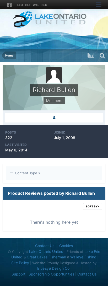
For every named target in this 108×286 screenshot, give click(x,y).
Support (18, 274)
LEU (20, 5)
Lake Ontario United (46, 251)
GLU (44, 5)
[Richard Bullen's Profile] (54, 118)
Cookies (66, 245)
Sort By (92, 206)
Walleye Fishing (83, 257)
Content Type (25, 173)
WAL (36, 5)
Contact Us (44, 245)
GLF (27, 5)
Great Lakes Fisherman (46, 257)
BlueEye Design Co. (54, 268)
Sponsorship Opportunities (51, 274)
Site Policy (20, 263)
